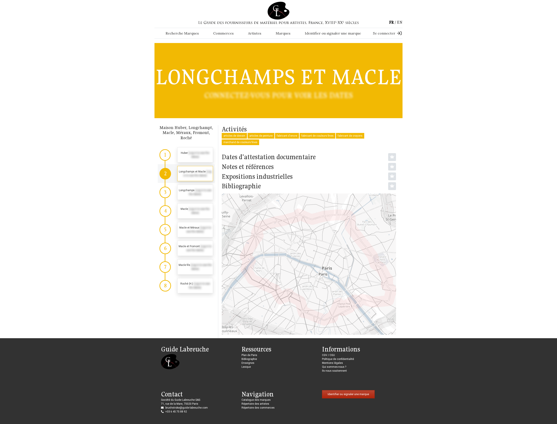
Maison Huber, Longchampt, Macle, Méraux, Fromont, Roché (186, 132)
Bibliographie (249, 359)
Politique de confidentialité (338, 359)
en (400, 22)
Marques (283, 33)
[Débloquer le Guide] (392, 157)
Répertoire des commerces (258, 407)
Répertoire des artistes (255, 403)
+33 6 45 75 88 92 (176, 411)
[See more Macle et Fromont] (186, 248)
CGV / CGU (328, 355)
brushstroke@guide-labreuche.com (186, 407)
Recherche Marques (182, 33)
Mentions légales (332, 362)
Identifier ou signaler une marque (333, 33)
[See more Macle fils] (186, 267)
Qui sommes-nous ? (334, 366)
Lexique (246, 366)
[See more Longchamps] (186, 192)
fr (391, 22)
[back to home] (278, 10)
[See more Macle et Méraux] (186, 229)
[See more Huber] (186, 155)
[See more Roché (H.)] (186, 285)
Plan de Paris (249, 355)
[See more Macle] (186, 211)
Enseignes (248, 362)
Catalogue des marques (256, 399)
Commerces (223, 33)
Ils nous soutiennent (334, 370)
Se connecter (384, 33)
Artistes (254, 33)
